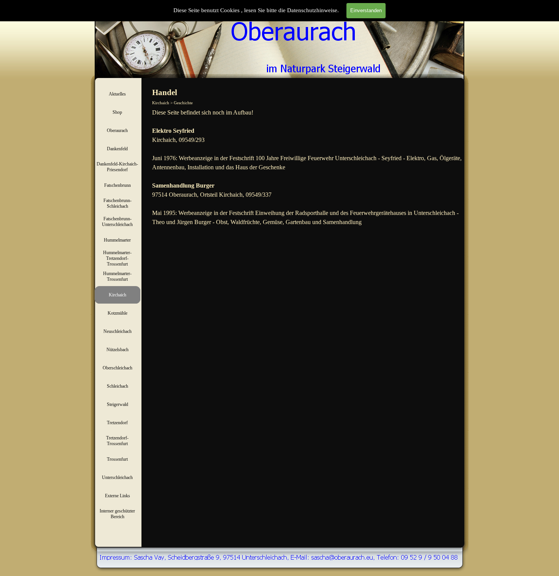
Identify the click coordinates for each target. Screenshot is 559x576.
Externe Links (117, 495)
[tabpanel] (307, 167)
